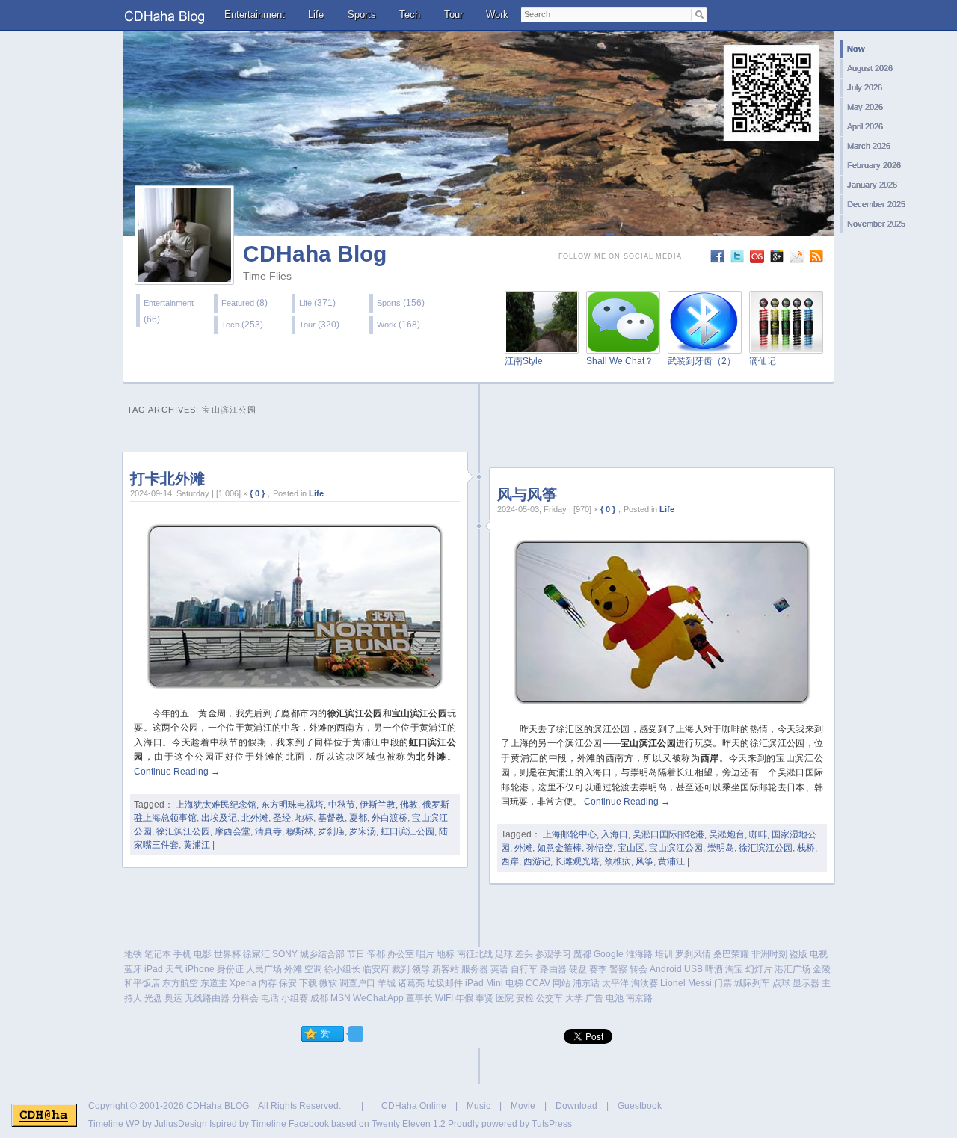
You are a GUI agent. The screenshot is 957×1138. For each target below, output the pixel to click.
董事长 (419, 998)
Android (666, 969)
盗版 (798, 954)
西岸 (510, 861)
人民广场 (264, 969)
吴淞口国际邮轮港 (668, 834)
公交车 (549, 998)
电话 (270, 998)
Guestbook (640, 1106)
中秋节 (341, 804)
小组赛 (294, 998)
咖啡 (758, 834)
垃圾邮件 (445, 983)
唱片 (425, 954)
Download (576, 1106)
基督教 (331, 818)
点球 (781, 983)
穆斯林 (299, 831)
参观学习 (553, 954)
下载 (308, 983)
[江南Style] (542, 345)
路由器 (553, 969)
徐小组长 (342, 969)
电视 (819, 954)
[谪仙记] (786, 345)
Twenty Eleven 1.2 (409, 1124)
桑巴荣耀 (731, 954)
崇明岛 (720, 848)
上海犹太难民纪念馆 (216, 804)
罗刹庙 (331, 831)
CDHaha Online (413, 1106)
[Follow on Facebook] (718, 259)
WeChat (369, 998)
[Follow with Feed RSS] (818, 259)
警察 (618, 969)
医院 (505, 998)
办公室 (400, 954)
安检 (525, 998)
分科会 (245, 998)
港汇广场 (792, 969)
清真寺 (268, 831)
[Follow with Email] (798, 259)
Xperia (243, 983)
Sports (362, 14)
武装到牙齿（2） (702, 361)
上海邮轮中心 (570, 834)
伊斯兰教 (378, 804)
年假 (464, 998)
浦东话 (586, 983)
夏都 (358, 818)
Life (316, 14)
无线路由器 (207, 998)
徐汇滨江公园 (183, 831)
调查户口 (357, 983)
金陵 (822, 969)
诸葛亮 (411, 983)
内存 (268, 983)
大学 (574, 998)
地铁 (133, 954)
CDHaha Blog (315, 254)
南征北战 (475, 954)
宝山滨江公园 (676, 848)
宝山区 (631, 848)
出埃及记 (219, 818)
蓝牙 (133, 969)
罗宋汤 (362, 831)
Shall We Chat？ (619, 361)
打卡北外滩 (167, 478)
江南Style (524, 361)
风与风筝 (527, 494)
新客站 (445, 969)
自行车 (524, 969)
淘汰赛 (644, 983)
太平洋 (615, 983)
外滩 (523, 848)
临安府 (376, 969)
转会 (638, 969)
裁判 (401, 969)
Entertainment (254, 14)
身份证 (230, 969)
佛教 (409, 804)
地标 (304, 818)
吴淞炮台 (727, 834)
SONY (285, 954)
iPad (153, 969)
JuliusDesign (180, 1124)
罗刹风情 (693, 954)
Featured (237, 302)
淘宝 (734, 969)
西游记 (536, 861)
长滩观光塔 (577, 861)
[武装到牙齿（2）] (705, 345)
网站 (561, 983)
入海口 (614, 834)
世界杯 (227, 954)
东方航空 (180, 983)
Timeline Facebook (290, 1124)
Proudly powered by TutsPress (510, 1124)
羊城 (387, 983)
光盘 (153, 998)
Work (497, 14)
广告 (594, 998)
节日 (356, 954)
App (395, 998)
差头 (524, 954)
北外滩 (254, 818)
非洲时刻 (769, 954)
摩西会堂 (232, 831)
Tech (409, 14)
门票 (723, 983)
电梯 (514, 983)
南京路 (639, 998)
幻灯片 (758, 969)
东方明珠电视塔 (292, 804)
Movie (523, 1106)
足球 (504, 954)
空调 (313, 969)
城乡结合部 (322, 954)
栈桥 (806, 848)
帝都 (376, 954)
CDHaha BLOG (217, 1106)
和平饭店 (142, 983)
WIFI (444, 998)
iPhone (200, 969)
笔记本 (157, 954)
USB (693, 969)
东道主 (213, 983)
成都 (319, 998)
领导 (421, 969)
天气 (174, 969)
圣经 (282, 818)
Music (478, 1106)
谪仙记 (762, 361)
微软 (328, 983)
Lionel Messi (686, 983)
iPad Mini (484, 983)
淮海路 (639, 954)
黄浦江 (196, 845)
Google (609, 954)
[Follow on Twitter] (739, 259)
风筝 (644, 861)
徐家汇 (256, 954)
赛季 (598, 969)
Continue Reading (177, 771)
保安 (288, 983)
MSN (340, 998)
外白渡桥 (389, 818)
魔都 (582, 954)
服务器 (474, 969)
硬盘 (578, 969)
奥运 (173, 998)
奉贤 (484, 998)
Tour (453, 14)
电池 (615, 998)
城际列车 (752, 983)
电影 (203, 954)
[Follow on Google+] (778, 259)
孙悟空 (599, 848)
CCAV (538, 983)
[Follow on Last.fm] (758, 259)
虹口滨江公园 (407, 831)
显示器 (806, 983)
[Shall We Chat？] (623, 345)
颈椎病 (617, 861)
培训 (664, 954)
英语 (499, 969)
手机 (182, 954)
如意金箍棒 (559, 848)
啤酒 (714, 969)
